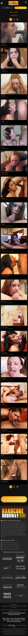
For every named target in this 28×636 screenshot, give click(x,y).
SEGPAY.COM (11, 625)
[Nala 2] (14, 135)
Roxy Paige (4, 353)
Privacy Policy (6, 620)
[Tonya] (14, 392)
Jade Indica (4, 430)
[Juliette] (14, 32)
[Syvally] (14, 187)
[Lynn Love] (14, 290)
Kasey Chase (5, 481)
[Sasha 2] (14, 58)
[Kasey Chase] (14, 470)
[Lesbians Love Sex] (7, 567)
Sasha (3, 224)
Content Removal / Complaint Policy (16, 620)
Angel (3, 121)
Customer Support (15, 620)
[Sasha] (14, 212)
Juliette (3, 44)
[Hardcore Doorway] (7, 558)
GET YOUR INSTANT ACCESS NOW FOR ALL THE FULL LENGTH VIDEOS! (14, 499)
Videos (8, 618)
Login (7, 7)
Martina (3, 250)
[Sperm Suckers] (20, 586)
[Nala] (14, 444)
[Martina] (14, 238)
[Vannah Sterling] (14, 264)
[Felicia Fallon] (14, 315)
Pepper (3, 95)
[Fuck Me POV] (20, 595)
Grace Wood (5, 172)
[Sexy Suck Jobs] (20, 576)
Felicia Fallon (5, 327)
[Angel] (14, 110)
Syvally (3, 198)
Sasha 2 (3, 70)
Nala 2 (3, 147)
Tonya (3, 404)
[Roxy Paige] (14, 341)
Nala (3, 455)
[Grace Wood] (14, 161)
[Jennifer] (14, 367)
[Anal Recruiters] (7, 576)
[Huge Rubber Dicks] (7, 595)
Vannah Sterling (5, 275)
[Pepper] (14, 84)
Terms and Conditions (19, 618)
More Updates (14, 15)
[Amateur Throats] (13, 3)
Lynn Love (4, 301)
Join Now (20, 7)
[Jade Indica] (14, 418)
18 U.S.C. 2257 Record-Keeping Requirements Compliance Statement (14, 613)
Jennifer (4, 378)
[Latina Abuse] (20, 558)
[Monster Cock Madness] (20, 567)
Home (3, 618)
